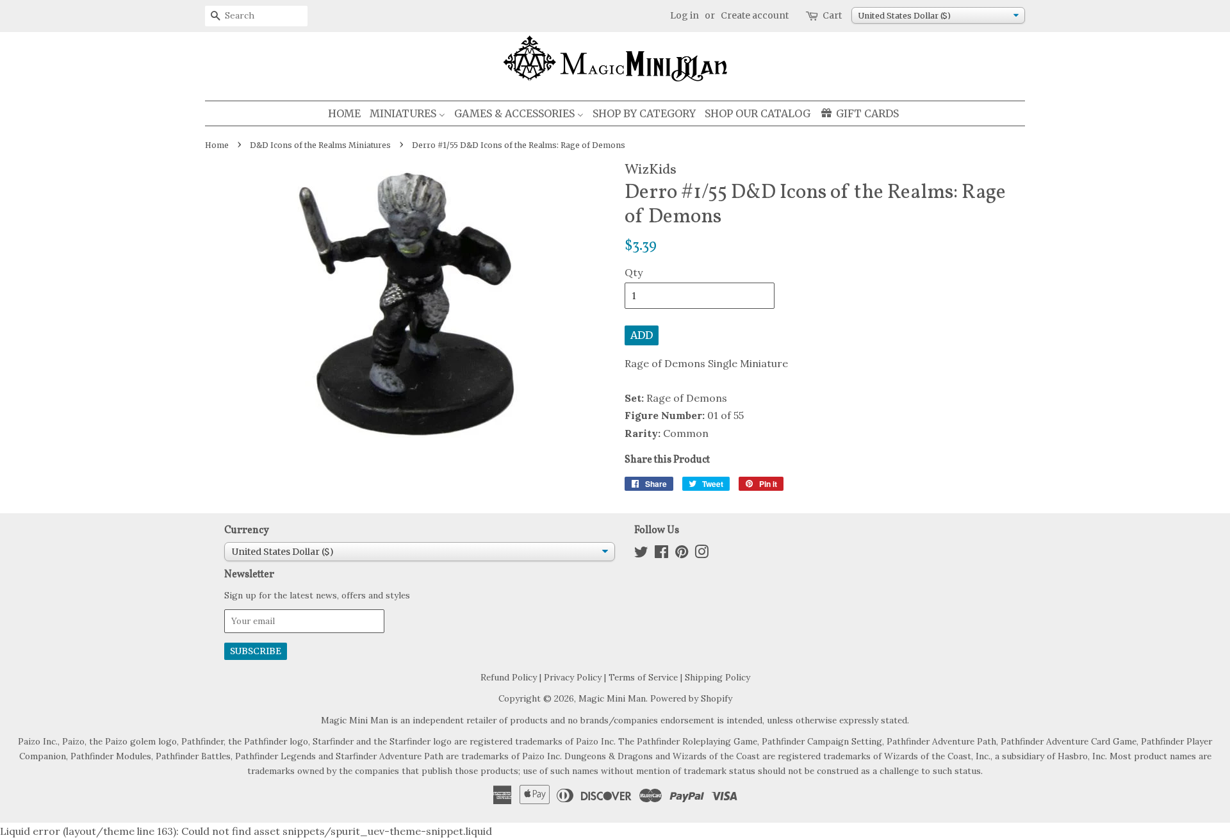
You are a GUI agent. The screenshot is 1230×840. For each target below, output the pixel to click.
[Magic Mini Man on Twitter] (641, 554)
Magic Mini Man (612, 698)
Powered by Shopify (691, 698)
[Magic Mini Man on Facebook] (661, 554)
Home (217, 145)
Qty (634, 272)
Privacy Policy (573, 677)
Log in (684, 15)
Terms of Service (643, 677)
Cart (832, 15)
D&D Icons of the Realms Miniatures (320, 145)
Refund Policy (508, 677)
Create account (755, 15)
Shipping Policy (717, 677)
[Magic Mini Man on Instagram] (701, 554)
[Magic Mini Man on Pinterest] (682, 554)
